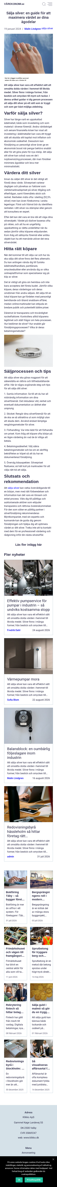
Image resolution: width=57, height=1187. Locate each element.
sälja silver (47, 28)
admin (10, 856)
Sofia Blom (13, 699)
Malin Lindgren (32, 28)
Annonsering (28, 1152)
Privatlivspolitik (34, 1180)
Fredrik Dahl (13, 630)
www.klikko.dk (31, 1137)
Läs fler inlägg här (28, 544)
